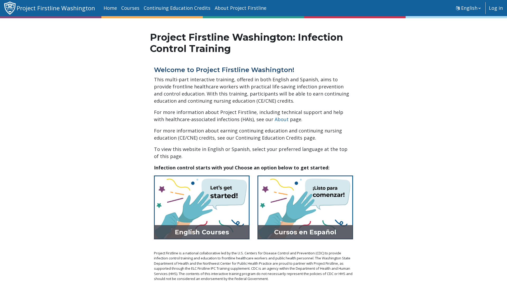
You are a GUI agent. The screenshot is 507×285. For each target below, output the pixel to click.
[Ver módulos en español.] (305, 207)
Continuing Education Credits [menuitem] (177, 8)
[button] (468, 8)
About (282, 119)
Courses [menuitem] (130, 8)
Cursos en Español (305, 232)
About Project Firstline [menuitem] (240, 8)
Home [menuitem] (110, 8)
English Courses (202, 232)
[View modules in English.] (202, 207)
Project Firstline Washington (56, 8)
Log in (496, 8)
